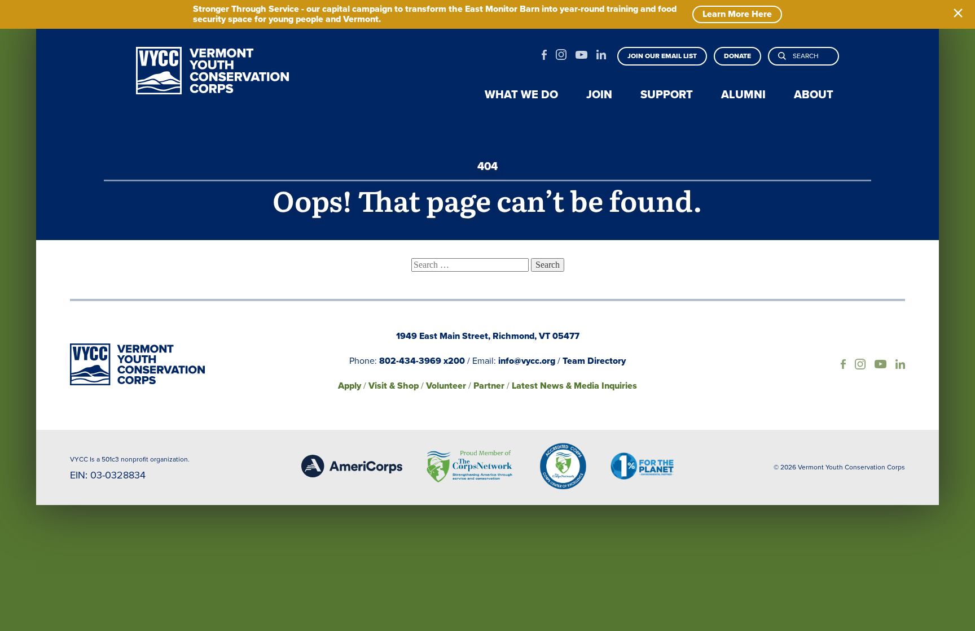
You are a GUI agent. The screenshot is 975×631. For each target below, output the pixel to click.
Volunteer (446, 385)
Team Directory (594, 360)
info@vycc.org (526, 360)
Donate (737, 56)
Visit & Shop (393, 385)
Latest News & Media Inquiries (574, 385)
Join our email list (662, 56)
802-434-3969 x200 (422, 360)
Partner (488, 385)
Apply (349, 385)
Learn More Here (737, 13)
